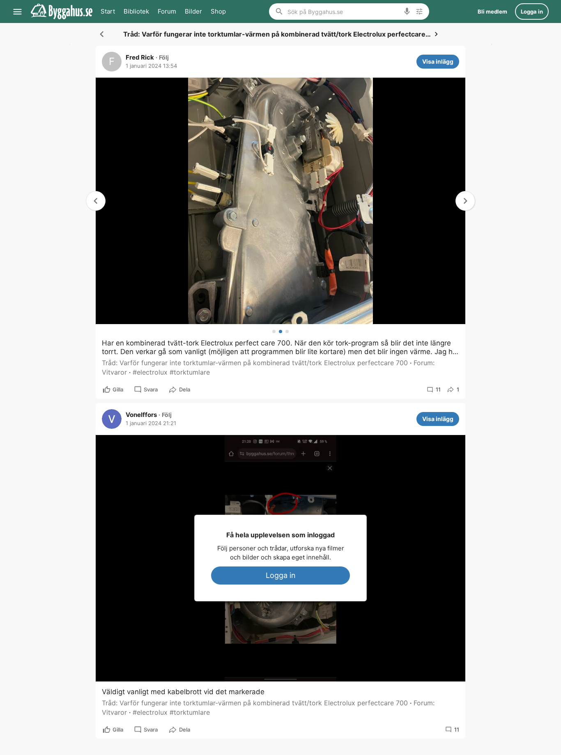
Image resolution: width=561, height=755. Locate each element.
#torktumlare (190, 372)
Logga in (281, 575)
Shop (218, 11)
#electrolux (150, 372)
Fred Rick (140, 57)
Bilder (193, 11)
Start (108, 11)
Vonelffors (141, 415)
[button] (465, 201)
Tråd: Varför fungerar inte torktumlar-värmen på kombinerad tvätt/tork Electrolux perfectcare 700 (255, 363)
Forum (167, 11)
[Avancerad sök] (419, 11)
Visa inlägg (437, 61)
